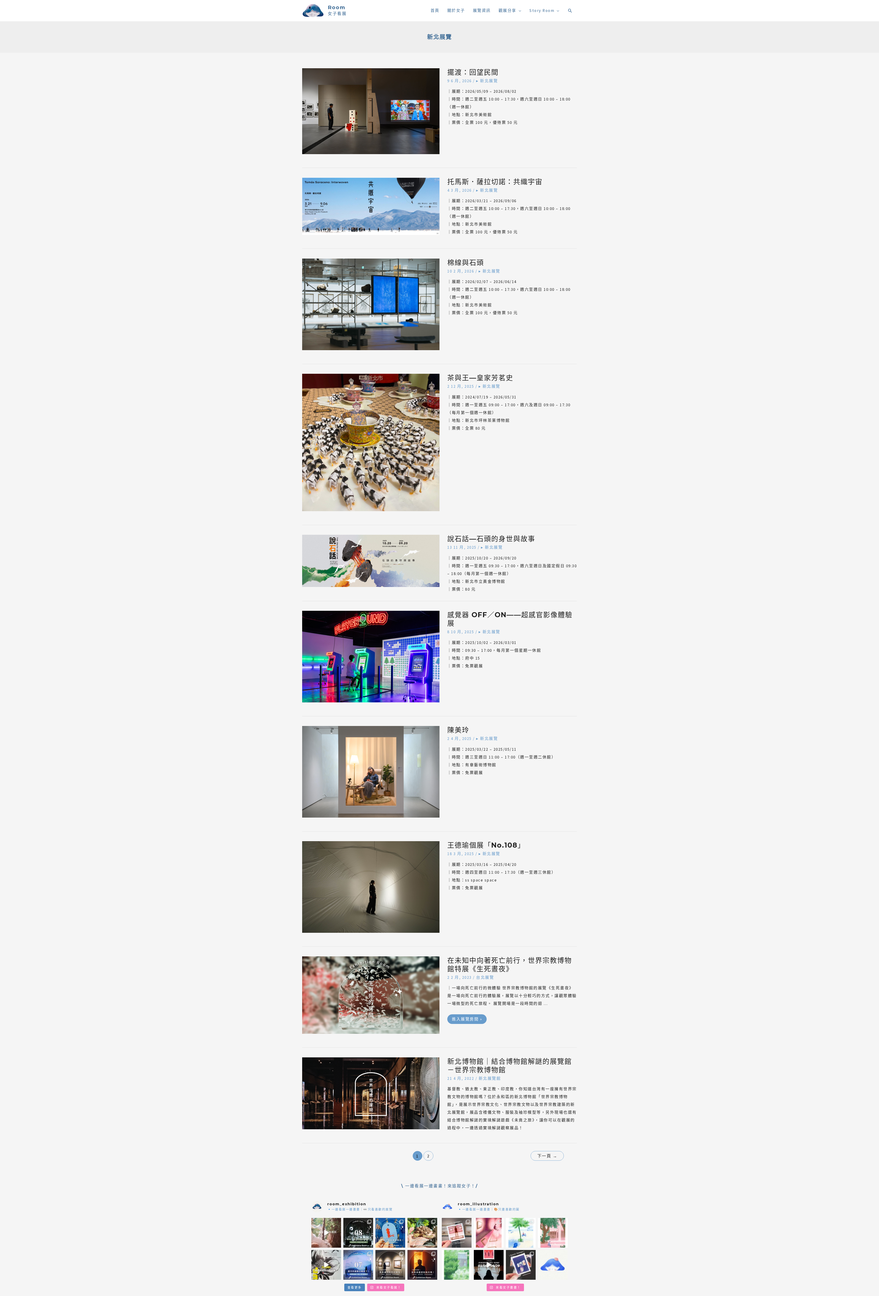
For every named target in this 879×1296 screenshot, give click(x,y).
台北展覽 (485, 977)
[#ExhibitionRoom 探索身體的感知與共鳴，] (422, 1265)
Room (336, 7)
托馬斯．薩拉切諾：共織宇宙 (495, 181)
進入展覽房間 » (467, 1018)
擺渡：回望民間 (473, 72)
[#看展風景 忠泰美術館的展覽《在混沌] (489, 1265)
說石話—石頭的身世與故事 (491, 539)
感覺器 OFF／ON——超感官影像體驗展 (509, 619)
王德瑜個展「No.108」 (486, 845)
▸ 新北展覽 (487, 80)
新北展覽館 (490, 1078)
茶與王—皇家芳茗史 (480, 378)
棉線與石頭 (465, 262)
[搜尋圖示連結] (570, 10)
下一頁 (547, 1156)
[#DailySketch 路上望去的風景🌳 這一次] (521, 1233)
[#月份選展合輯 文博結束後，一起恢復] (358, 1233)
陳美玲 (458, 730)
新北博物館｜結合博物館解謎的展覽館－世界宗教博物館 (509, 1065)
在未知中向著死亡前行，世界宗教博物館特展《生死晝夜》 (509, 964)
